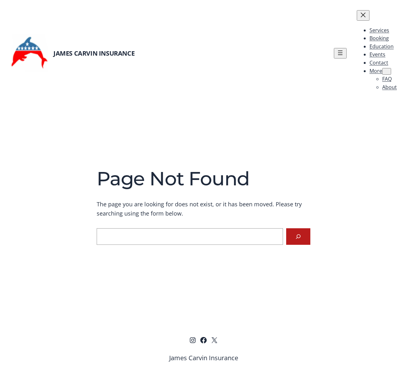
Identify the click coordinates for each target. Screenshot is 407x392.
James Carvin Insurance (94, 53)
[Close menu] (363, 15)
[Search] (298, 236)
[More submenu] (386, 71)
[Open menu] (340, 53)
